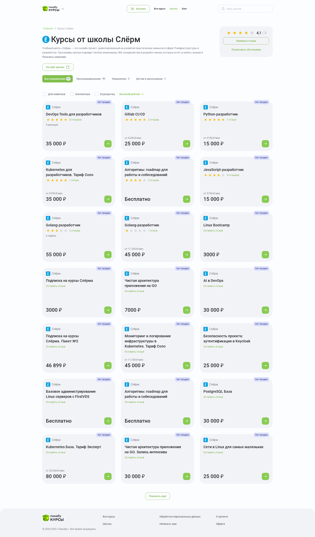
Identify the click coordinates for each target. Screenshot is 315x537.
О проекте (222, 516)
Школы (174, 8)
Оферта (220, 523)
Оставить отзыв (213, 230)
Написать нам (168, 523)
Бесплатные (82, 94)
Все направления (56, 78)
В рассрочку (107, 94)
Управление (120, 78)
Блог (184, 8)
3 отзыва (153, 180)
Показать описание (54, 56)
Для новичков (56, 94)
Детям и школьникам (151, 78)
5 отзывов (75, 119)
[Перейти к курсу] (108, 143)
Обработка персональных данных (180, 516)
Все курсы (159, 8)
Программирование (90, 78)
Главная (48, 28)
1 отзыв (231, 119)
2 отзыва (153, 119)
